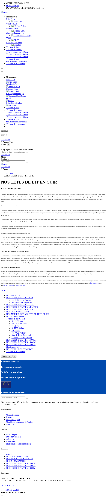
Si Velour (15, 326)
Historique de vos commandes (18, 444)
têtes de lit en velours (8, 285)
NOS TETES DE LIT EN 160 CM (20, 342)
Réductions (11, 441)
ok (14, 356)
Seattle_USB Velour (19, 323)
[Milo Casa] (16, 21)
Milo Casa (10, 19)
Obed (8, 38)
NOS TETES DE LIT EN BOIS (19, 298)
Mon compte (11, 434)
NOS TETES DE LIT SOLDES (19, 349)
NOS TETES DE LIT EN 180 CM (20, 344)
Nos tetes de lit (12, 347)
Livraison (10, 417)
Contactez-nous (12, 415)
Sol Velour (15, 330)
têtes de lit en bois (94, 283)
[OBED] (15, 40)
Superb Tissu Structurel (21, 335)
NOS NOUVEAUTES (16, 316)
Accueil (4, 290)
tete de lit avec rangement (16, 61)
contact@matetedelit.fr (10, 490)
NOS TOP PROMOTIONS (17, 312)
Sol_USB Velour (18, 333)
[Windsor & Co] (18, 26)
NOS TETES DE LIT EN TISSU (20, 305)
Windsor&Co (11, 24)
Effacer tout (6, 356)
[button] (11, 17)
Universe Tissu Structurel (21, 337)
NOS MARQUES (14, 295)
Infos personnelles (13, 437)
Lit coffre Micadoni (14, 42)
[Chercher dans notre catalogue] (27, 152)
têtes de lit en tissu (20, 285)
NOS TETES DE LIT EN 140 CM (20, 340)
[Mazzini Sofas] (18, 31)
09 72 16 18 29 (12, 5)
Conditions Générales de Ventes (19, 422)
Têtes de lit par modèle (15, 319)
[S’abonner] (27, 398)
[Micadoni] (16, 45)
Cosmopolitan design (15, 33)
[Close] (2, 71)
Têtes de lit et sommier (15, 351)
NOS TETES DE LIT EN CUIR (20, 309)
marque (9, 454)
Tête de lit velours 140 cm (17, 52)
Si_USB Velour (17, 328)
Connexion (5, 140)
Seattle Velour (17, 321)
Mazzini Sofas (12, 28)
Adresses (10, 439)
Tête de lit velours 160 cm (17, 54)
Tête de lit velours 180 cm (17, 56)
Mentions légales (13, 419)
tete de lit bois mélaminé (21, 300)
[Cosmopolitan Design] (21, 35)
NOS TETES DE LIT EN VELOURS (22, 307)
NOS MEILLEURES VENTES (19, 459)
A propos (10, 424)
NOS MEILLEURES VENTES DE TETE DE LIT (27, 314)
